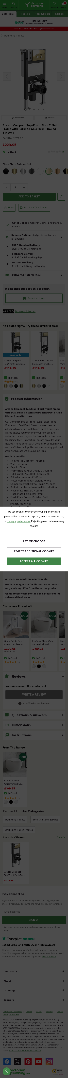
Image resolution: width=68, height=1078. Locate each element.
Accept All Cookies (34, 561)
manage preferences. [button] (19, 521)
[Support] (7, 1071)
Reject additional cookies (34, 551)
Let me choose (34, 541)
